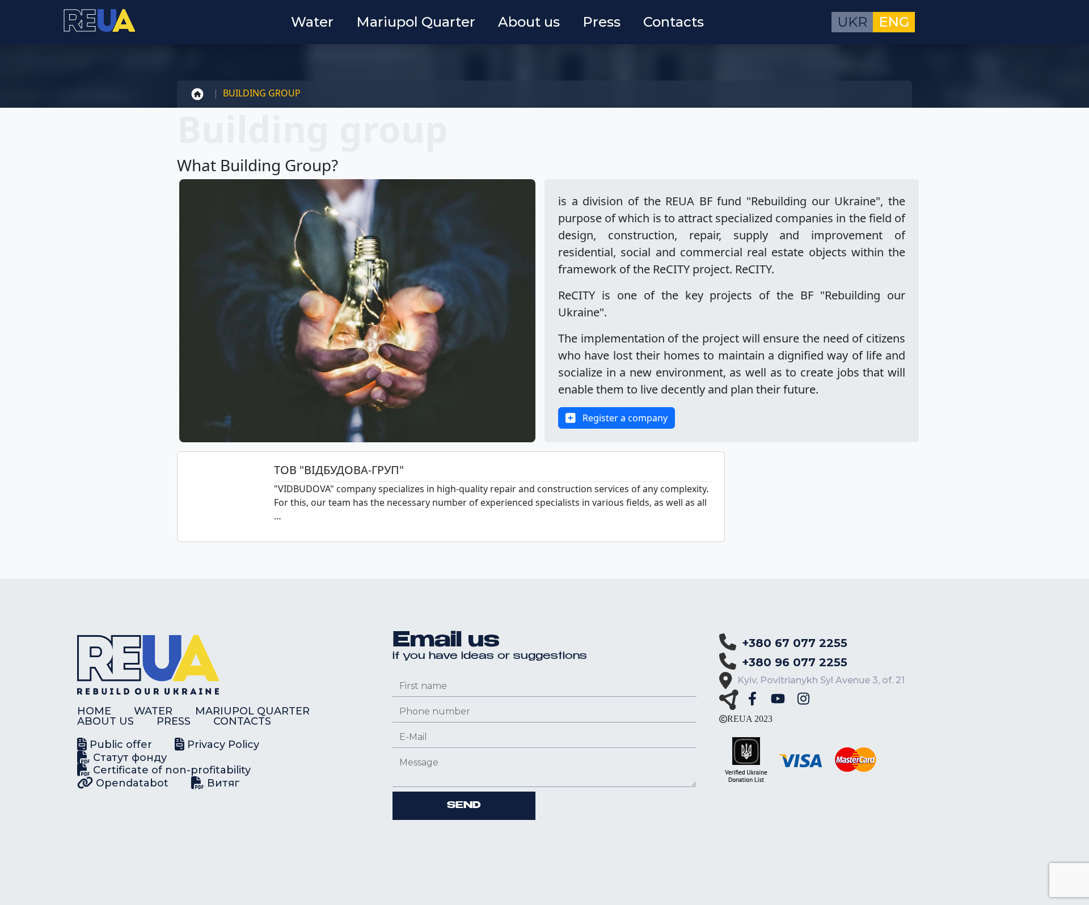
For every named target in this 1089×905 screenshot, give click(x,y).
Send (464, 805)
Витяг (222, 783)
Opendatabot (130, 783)
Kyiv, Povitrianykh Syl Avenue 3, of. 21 (821, 680)
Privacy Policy (221, 744)
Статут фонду (128, 757)
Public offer (119, 744)
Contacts (673, 22)
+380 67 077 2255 (794, 643)
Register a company (624, 418)
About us (529, 22)
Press (602, 22)
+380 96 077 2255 (794, 662)
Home (94, 711)
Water (312, 22)
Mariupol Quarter (415, 22)
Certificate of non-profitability (170, 770)
